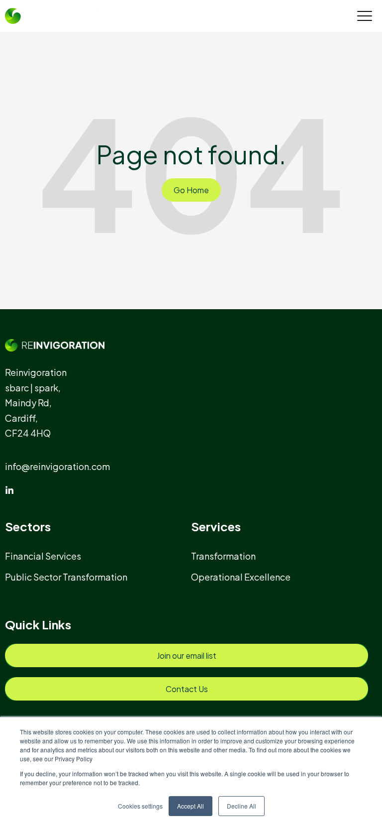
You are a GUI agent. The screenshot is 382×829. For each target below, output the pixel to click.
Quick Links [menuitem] (38, 624)
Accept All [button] (190, 806)
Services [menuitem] (216, 526)
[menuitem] (47, 556)
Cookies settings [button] (140, 806)
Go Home (191, 190)
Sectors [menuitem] (28, 526)
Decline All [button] (241, 806)
